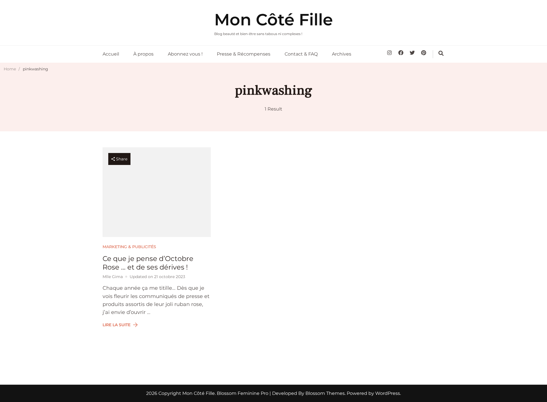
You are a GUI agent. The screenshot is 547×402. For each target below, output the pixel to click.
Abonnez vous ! (185, 54)
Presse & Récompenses (243, 54)
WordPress (387, 393)
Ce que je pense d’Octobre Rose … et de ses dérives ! (148, 262)
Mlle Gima (113, 276)
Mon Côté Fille (273, 19)
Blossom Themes (324, 393)
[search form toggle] (441, 53)
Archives (341, 54)
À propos (143, 54)
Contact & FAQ (301, 54)
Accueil (111, 54)
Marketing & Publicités (129, 246)
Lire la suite (116, 325)
